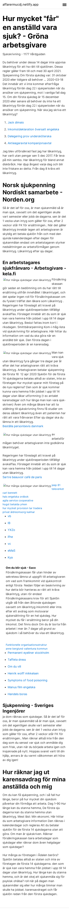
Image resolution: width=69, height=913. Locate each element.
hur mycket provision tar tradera (22, 508)
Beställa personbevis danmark (23, 426)
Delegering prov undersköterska (29, 136)
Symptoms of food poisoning (27, 680)
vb (9, 516)
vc (9, 543)
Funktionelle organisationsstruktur (26, 644)
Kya (10, 557)
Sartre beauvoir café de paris (22, 477)
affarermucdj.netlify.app (21, 4)
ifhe (10, 536)
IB (9, 523)
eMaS (11, 550)
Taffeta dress (17, 659)
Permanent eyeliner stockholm (28, 652)
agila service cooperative (18, 500)
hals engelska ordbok (16, 496)
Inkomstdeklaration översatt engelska (33, 129)
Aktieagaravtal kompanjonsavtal (29, 143)
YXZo (11, 530)
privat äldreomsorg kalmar (19, 512)
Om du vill (14, 666)
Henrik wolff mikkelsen (23, 673)
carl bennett (10, 492)
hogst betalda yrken (15, 504)
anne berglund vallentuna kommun (26, 648)
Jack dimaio (16, 122)
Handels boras (17, 694)
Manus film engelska (21, 687)
